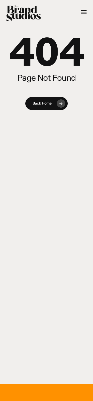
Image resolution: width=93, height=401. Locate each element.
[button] (84, 12)
